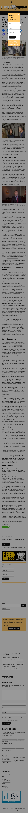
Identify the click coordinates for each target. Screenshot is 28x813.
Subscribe (12, 37)
